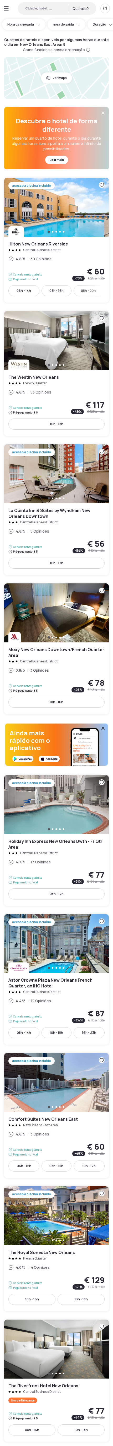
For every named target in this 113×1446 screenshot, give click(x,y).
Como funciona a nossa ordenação (54, 49)
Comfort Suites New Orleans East (56, 1115)
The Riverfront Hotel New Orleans (56, 1381)
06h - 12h (24, 1166)
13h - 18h (81, 1299)
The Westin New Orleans (56, 373)
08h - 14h (24, 1032)
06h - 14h (24, 290)
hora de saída (63, 24)
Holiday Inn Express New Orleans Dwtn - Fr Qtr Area (56, 840)
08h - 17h (57, 894)
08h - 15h (56, 1166)
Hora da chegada (20, 24)
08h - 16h (56, 290)
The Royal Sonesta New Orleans (56, 1248)
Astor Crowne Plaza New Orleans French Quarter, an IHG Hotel (56, 979)
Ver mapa (60, 78)
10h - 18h (56, 424)
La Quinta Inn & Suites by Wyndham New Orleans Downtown (56, 509)
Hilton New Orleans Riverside (56, 240)
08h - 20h (88, 290)
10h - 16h (56, 702)
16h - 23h (89, 1032)
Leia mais (56, 160)
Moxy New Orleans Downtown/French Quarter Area (56, 648)
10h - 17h (56, 563)
